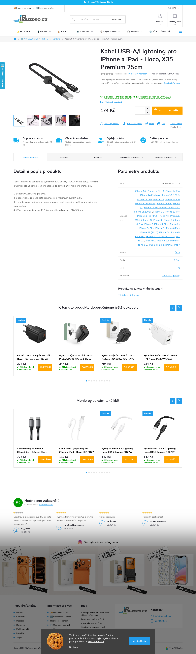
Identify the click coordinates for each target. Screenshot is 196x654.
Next (179, 308)
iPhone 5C (140, 236)
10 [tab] (109, 380)
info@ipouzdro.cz (163, 616)
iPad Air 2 (150, 240)
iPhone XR (163, 216)
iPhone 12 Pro (151, 207)
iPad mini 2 (154, 244)
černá (177, 252)
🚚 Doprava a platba (22, 8)
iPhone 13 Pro (172, 199)
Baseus (19, 612)
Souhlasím (141, 641)
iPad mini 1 (167, 244)
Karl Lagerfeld (22, 629)
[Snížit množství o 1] (147, 112)
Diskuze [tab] (98, 157)
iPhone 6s (174, 224)
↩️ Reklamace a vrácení (45, 8)
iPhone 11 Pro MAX (147, 216)
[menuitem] (23, 31)
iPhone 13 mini (144, 199)
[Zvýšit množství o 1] (147, 109)
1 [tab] (86, 380)
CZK (174, 8)
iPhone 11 (158, 211)
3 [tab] (91, 380)
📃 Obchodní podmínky (60, 625)
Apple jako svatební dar (91, 623)
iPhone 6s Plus (146, 228)
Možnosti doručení (113, 102)
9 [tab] (107, 380)
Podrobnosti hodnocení (137, 74)
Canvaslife (20, 617)
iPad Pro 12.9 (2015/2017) (160, 236)
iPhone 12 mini (164, 203)
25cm (177, 260)
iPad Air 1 (162, 240)
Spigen (19, 637)
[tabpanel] (35, 346)
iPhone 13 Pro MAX (145, 203)
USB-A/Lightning (171, 275)
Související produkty (130, 157)
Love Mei (20, 633)
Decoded (20, 621)
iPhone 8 (167, 220)
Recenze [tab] (64, 157)
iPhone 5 (175, 232)
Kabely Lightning (130, 295)
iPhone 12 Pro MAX (169, 207)
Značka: (176, 123)
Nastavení (74, 647)
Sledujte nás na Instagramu (101, 542)
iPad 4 (177, 244)
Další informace (96, 641)
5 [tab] (96, 380)
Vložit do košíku (169, 110)
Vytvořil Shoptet (176, 648)
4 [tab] (94, 380)
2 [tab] (89, 380)
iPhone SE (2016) (149, 232)
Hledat (116, 19)
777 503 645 (161, 621)
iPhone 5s (164, 232)
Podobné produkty (164, 157)
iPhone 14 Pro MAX (150, 195)
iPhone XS (146, 220)
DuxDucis (20, 625)
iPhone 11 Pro (172, 211)
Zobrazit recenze (46, 504)
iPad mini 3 (141, 244)
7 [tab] (102, 380)
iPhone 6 (159, 228)
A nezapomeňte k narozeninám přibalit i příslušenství (95, 614)
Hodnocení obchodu (59, 620)
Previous (172, 308)
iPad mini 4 (174, 240)
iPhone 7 (148, 224)
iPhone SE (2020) (143, 211)
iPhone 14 (140, 191)
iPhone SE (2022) (171, 195)
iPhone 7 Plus (161, 224)
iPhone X (157, 220)
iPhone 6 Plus (173, 228)
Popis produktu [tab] (30, 157)
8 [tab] (104, 380)
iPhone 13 (158, 199)
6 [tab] (99, 380)
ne (179, 268)
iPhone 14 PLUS (155, 191)
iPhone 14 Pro (172, 191)
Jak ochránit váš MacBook (92, 619)
